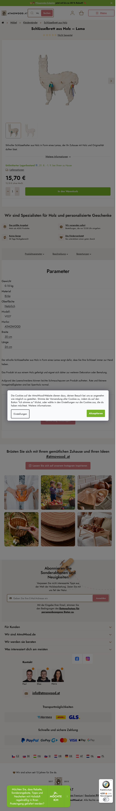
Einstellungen (20, 414)
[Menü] (111, 781)
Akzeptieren (96, 413)
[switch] (106, 799)
